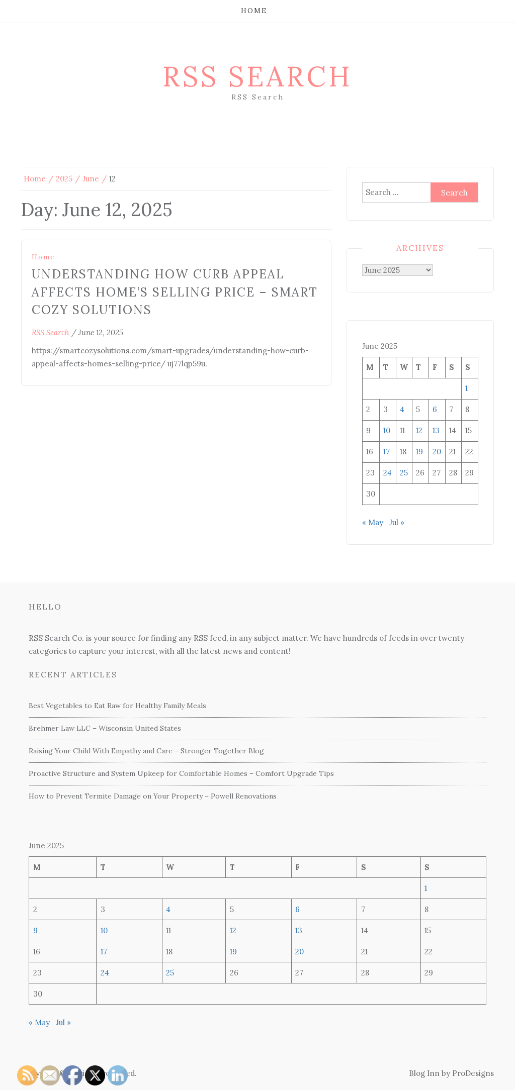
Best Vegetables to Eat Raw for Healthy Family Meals (117, 705)
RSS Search (257, 76)
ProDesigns (473, 1073)
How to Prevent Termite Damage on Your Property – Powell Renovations (153, 796)
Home (254, 11)
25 (404, 472)
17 (386, 451)
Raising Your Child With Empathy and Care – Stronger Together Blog (146, 750)
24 (387, 472)
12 (419, 430)
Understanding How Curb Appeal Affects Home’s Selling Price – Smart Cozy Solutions (175, 292)
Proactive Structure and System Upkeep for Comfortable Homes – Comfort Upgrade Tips (181, 773)
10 (386, 430)
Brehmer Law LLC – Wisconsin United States (105, 728)
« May (372, 522)
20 (437, 451)
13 (436, 430)
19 (419, 451)
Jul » (396, 522)
